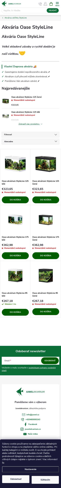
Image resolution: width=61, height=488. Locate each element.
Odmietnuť (15, 479)
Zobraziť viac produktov (29, 124)
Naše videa (33, 434)
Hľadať (53, 10)
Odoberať (50, 360)
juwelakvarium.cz (33, 429)
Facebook (32, 424)
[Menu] (57, 4)
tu (3, 462)
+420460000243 (32, 419)
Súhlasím (45, 479)
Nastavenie (30, 469)
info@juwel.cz (32, 414)
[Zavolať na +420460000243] (40, 4)
